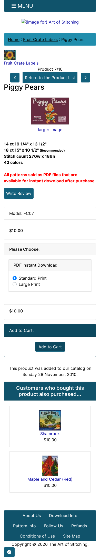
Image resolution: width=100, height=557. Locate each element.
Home (13, 39)
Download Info (63, 515)
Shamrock (50, 433)
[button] (9, 552)
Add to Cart (50, 346)
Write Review (18, 193)
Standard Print (33, 278)
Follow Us (53, 525)
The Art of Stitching (68, 544)
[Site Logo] (50, 21)
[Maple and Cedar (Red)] (50, 465)
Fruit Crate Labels (40, 39)
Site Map (71, 536)
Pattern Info (24, 525)
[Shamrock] (50, 419)
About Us (32, 515)
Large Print (29, 284)
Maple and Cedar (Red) (50, 479)
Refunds (79, 525)
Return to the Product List (50, 77)
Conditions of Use (37, 536)
